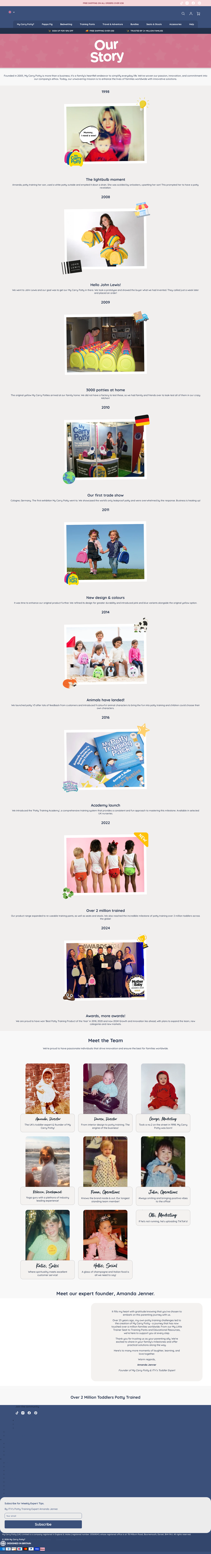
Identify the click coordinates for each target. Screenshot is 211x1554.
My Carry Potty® (25, 24)
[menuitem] (25, 24)
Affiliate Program (16, 1451)
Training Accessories (18, 1493)
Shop (6, 1458)
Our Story (12, 1447)
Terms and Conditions (40, 1539)
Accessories (175, 24)
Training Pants (87, 24)
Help (191, 24)
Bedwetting (66, 24)
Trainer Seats (14, 1481)
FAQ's (9, 1431)
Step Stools (13, 1485)
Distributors (13, 1454)
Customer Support (26, 1420)
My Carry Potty (15, 1466)
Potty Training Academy (20, 1435)
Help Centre (22, 1424)
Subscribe (43, 1524)
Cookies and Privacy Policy (69, 1539)
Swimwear (12, 1489)
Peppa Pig (47, 24)
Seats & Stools (154, 24)
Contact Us (22, 1427)
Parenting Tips (15, 1443)
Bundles (135, 24)
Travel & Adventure (113, 24)
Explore (7, 1439)
